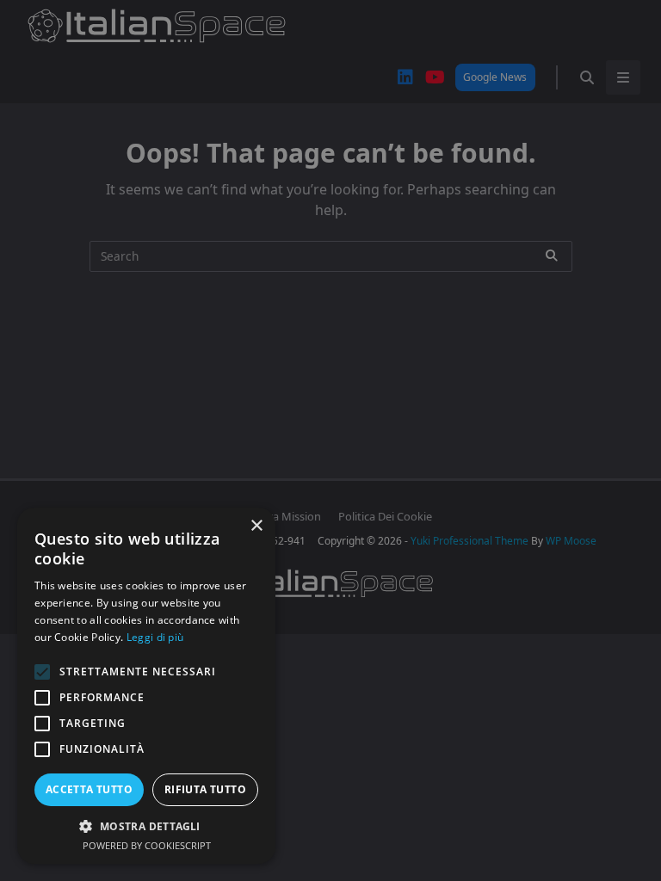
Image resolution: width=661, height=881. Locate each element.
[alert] (330, 440)
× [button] (256, 526)
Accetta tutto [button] (89, 789)
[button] (146, 826)
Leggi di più (155, 637)
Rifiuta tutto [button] (205, 789)
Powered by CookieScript (147, 845)
